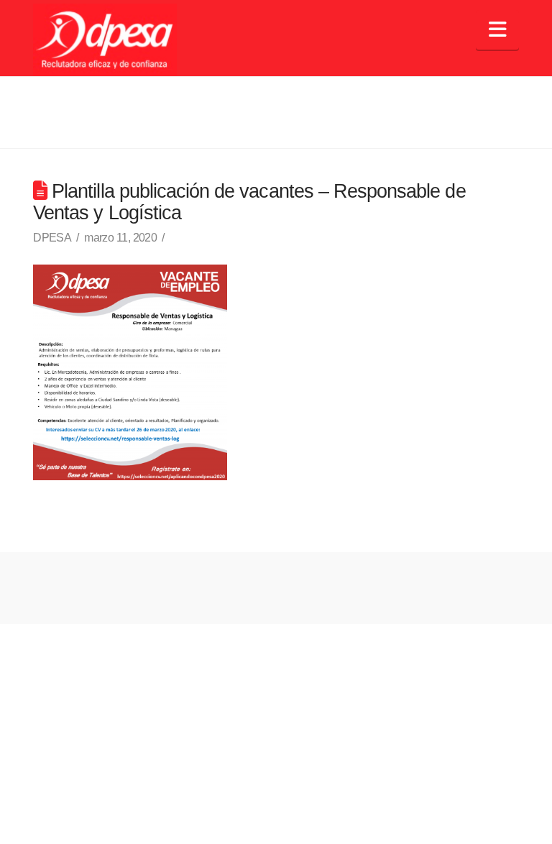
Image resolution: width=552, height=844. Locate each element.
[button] (497, 30)
